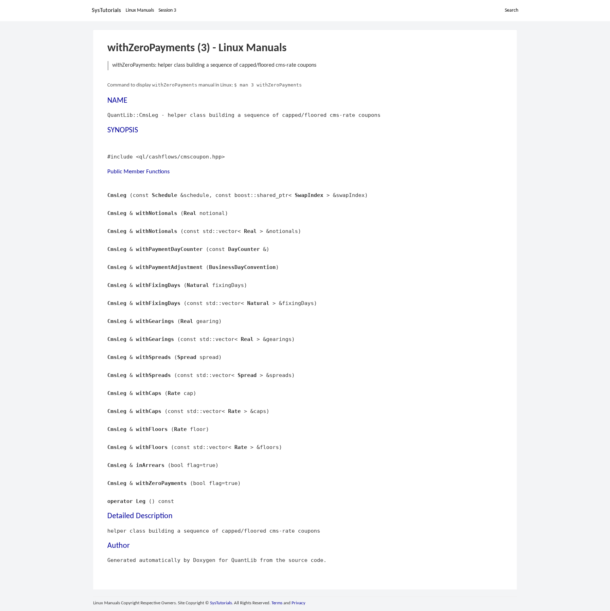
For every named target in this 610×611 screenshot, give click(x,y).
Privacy (298, 603)
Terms (276, 603)
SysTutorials (106, 10)
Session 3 (167, 10)
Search (511, 10)
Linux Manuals (140, 10)
